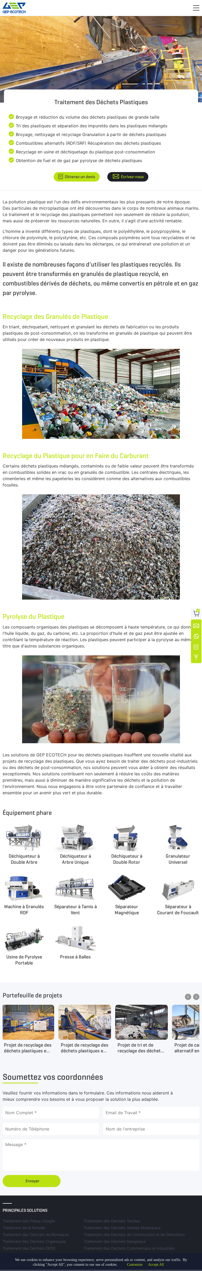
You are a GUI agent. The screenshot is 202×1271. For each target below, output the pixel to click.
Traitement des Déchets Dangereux (115, 1241)
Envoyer (32, 1180)
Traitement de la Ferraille (24, 1227)
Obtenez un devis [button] (80, 176)
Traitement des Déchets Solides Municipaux (122, 1227)
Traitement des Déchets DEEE (29, 1248)
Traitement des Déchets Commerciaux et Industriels (129, 1248)
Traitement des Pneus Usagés (29, 1221)
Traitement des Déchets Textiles (112, 1221)
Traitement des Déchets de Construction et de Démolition (134, 1234)
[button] (196, 8)
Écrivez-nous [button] (132, 176)
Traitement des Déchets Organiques (34, 1241)
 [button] (196, 996)
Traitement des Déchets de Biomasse (36, 1234)
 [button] (188, 996)
